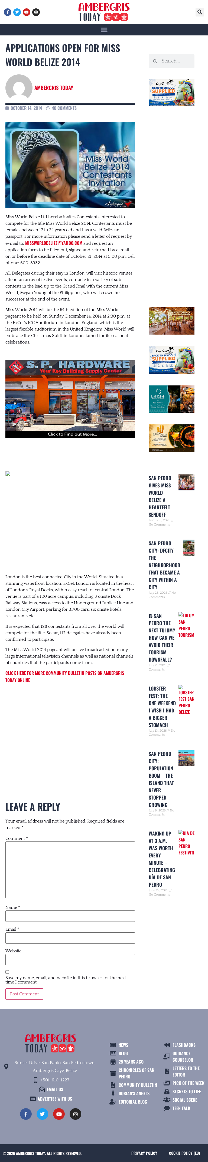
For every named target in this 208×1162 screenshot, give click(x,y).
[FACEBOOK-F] (7, 12)
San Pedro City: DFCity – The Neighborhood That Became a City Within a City (164, 565)
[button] (200, 12)
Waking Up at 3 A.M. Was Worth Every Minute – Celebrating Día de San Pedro (162, 859)
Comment (16, 838)
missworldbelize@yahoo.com (53, 243)
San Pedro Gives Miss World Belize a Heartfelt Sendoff (160, 496)
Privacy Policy (144, 1153)
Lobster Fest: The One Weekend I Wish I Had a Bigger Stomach (162, 706)
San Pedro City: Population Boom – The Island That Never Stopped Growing (161, 779)
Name (12, 907)
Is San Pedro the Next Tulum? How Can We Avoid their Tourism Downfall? (162, 637)
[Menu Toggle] (104, 29)
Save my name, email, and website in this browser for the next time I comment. (65, 980)
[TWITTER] (17, 12)
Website (13, 951)
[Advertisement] (70, 732)
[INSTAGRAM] (36, 12)
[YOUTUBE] (26, 12)
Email (12, 929)
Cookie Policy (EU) (184, 1153)
